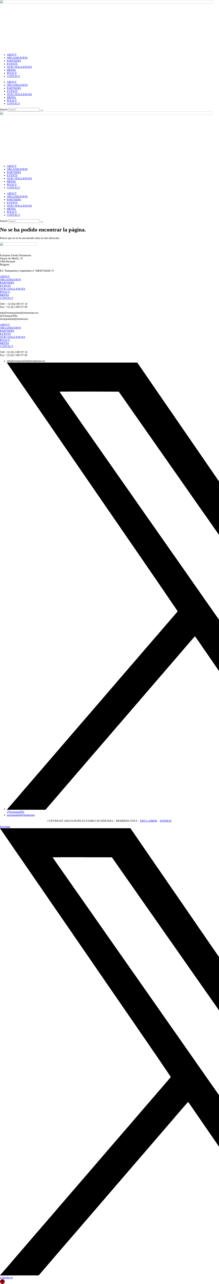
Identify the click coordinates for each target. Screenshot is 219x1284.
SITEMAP (166, 820)
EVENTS (12, 63)
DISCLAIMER (148, 820)
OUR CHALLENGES (19, 66)
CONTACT (13, 76)
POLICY (12, 73)
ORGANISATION (17, 57)
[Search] (41, 110)
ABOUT (12, 54)
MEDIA (11, 70)
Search (3, 109)
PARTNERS (14, 60)
